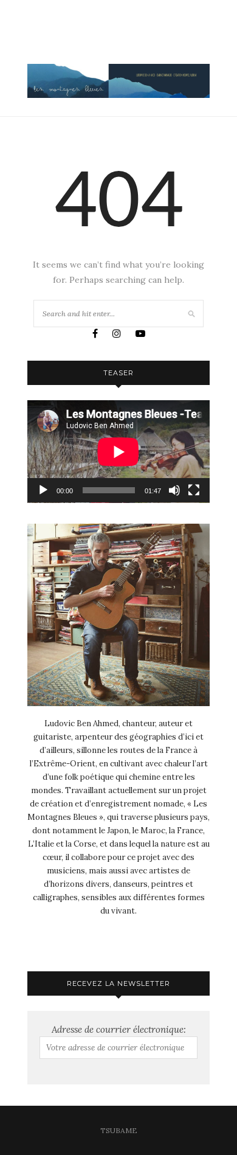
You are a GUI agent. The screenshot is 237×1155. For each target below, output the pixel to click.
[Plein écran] (194, 490)
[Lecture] (43, 490)
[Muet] (174, 490)
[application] (118, 451)
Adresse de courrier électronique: (119, 1029)
